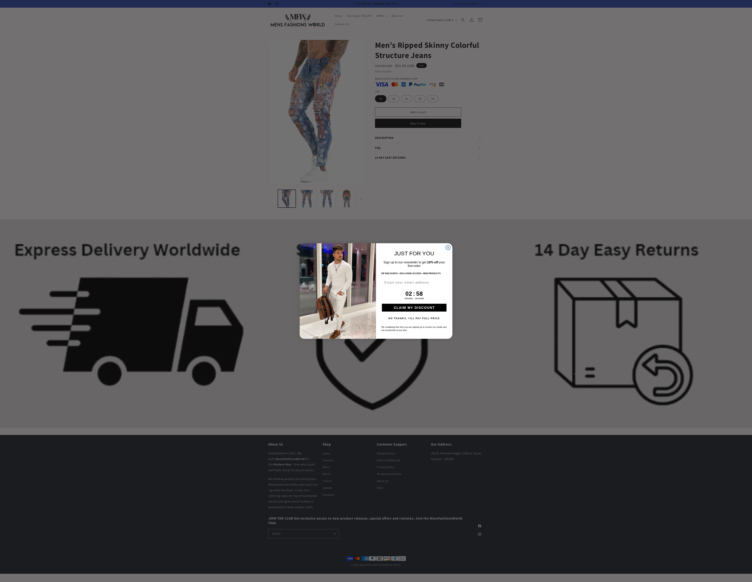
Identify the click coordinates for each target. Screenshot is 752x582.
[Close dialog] (448, 247)
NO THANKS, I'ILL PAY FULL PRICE (414, 318)
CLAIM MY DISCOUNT (414, 308)
